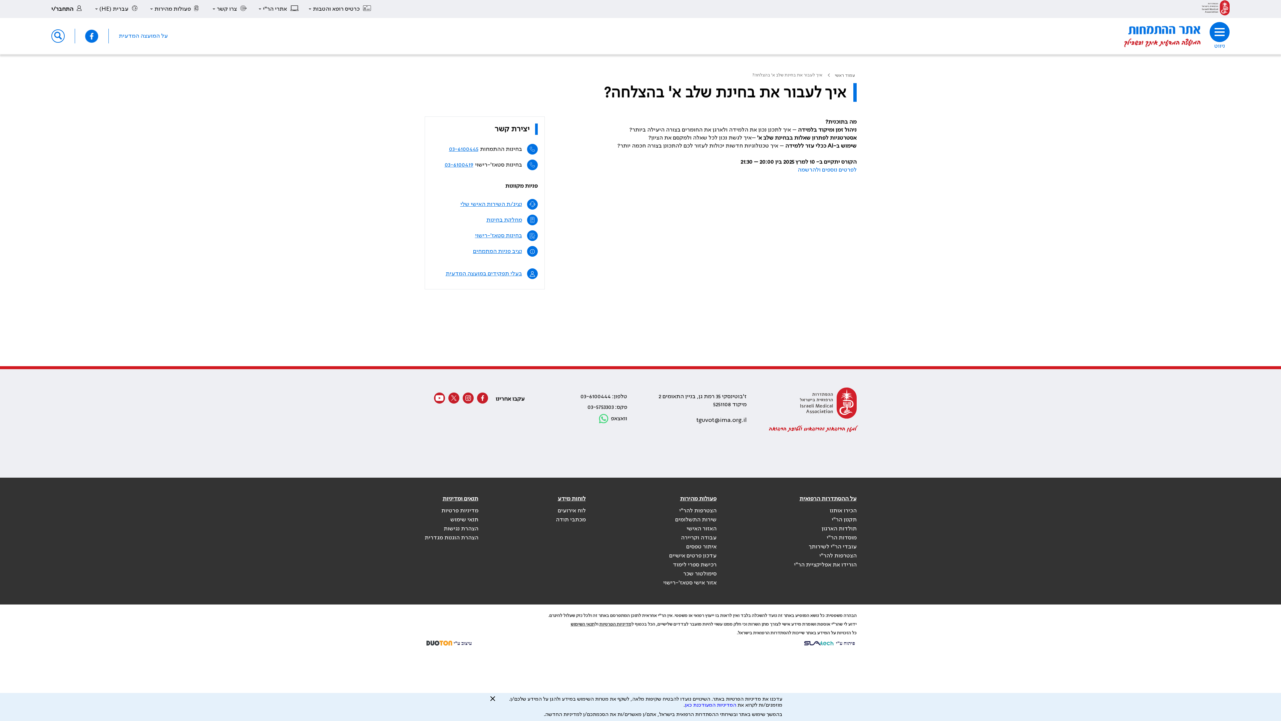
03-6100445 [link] (463, 149)
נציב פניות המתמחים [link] (497, 251)
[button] (340, 9)
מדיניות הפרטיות (615, 624)
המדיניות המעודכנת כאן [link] (710, 705)
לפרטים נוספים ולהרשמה (827, 170)
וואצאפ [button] (619, 419)
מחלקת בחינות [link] (504, 220)
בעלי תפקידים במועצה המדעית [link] (484, 274)
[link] (1216, 9)
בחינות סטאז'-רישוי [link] (498, 236)
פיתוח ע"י (845, 643)
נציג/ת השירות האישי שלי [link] (491, 204)
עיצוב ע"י (462, 643)
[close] (493, 701)
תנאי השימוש (583, 624)
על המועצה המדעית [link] (143, 36)
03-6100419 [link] (459, 165)
